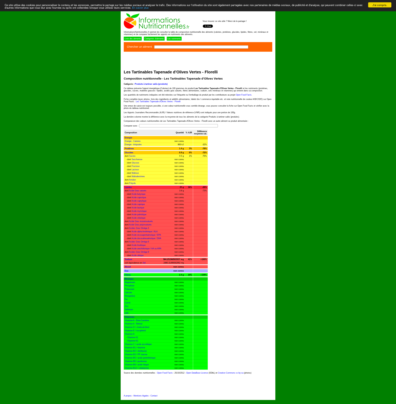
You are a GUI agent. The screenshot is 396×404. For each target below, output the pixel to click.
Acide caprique (138, 204)
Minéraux (129, 279)
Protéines (129, 148)
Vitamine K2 (132, 341)
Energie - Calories (133, 141)
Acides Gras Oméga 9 (139, 252)
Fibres (128, 275)
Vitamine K (130, 334)
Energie (128, 138)
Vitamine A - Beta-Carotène (137, 320)
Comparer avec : (131, 126)
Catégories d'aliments (154, 38)
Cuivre (127, 303)
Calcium (128, 292)
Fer (126, 299)
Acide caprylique (138, 201)
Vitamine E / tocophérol (135, 330)
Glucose (135, 163)
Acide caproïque (138, 197)
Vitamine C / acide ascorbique (138, 344)
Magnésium (130, 282)
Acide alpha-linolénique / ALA (144, 231)
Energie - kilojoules (133, 144)
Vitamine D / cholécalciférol (137, 327)
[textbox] (201, 47)
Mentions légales (141, 396)
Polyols (132, 183)
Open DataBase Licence (197, 373)
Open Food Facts (244, 95)
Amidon (132, 180)
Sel (144, 263)
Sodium (128, 259)
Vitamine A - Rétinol (133, 324)
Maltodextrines (138, 176)
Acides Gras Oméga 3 (139, 228)
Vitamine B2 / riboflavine (136, 351)
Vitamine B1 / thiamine (135, 347)
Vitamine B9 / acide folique (137, 364)
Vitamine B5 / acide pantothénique (140, 358)
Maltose (135, 173)
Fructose (136, 166)
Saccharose (137, 159)
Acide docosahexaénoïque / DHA (146, 238)
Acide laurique (137, 207)
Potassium (129, 289)
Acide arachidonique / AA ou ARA (146, 248)
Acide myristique (138, 211)
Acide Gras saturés (137, 190)
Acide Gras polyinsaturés (140, 225)
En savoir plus (140, 8)
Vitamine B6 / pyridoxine (136, 361)
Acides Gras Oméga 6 (139, 242)
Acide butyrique (138, 194)
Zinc (127, 306)
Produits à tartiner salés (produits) (151, 84)
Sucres (132, 156)
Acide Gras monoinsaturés (141, 221)
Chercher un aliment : (140, 46)
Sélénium (129, 309)
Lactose (135, 169)
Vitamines (129, 317)
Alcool (128, 267)
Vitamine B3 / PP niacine (136, 354)
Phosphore (129, 286)
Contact (154, 396)
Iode (127, 313)
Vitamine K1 (132, 337)
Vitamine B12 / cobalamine (137, 368)
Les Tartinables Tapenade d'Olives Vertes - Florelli (158, 101)
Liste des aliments (133, 38)
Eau (126, 271)
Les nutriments (174, 38)
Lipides (128, 187)
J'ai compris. (379, 5)
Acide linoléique (138, 245)
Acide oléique (137, 255)
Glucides (129, 152)
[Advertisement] (180, 60)
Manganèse (130, 296)
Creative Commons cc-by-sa (230, 373)
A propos (128, 396)
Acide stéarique (138, 218)
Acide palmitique (138, 214)
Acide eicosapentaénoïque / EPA (146, 235)
